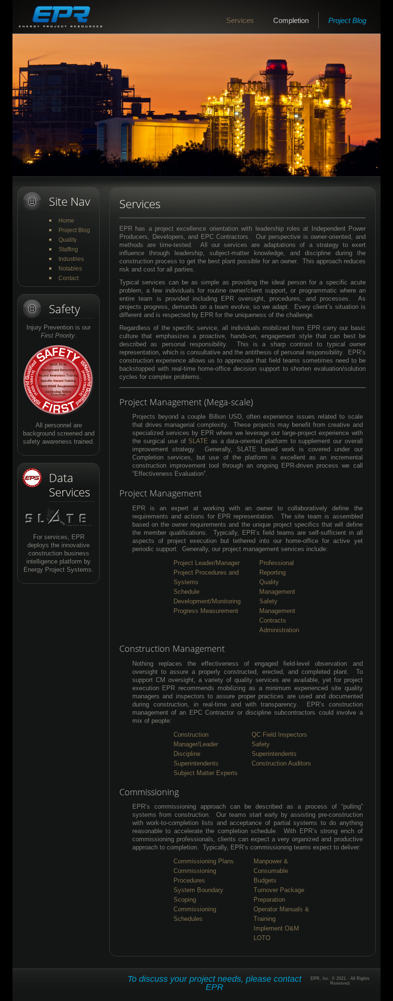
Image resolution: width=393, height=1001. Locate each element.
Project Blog (347, 20)
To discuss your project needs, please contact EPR (214, 983)
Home (66, 220)
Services (240, 20)
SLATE (198, 441)
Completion (291, 20)
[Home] (60, 17)
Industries (71, 259)
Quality (67, 239)
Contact (68, 278)
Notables (70, 268)
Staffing (68, 249)
